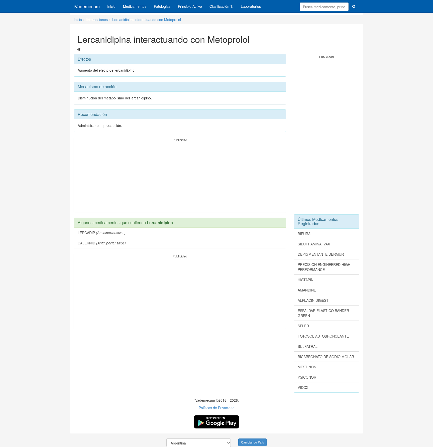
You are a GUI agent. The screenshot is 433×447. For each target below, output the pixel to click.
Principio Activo (190, 6)
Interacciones (97, 19)
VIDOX (303, 387)
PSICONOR (307, 377)
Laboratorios (251, 6)
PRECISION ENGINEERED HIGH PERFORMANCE (324, 267)
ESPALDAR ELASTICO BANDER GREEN (323, 313)
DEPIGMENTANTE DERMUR (321, 254)
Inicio (111, 6)
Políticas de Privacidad (217, 407)
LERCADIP (102, 232)
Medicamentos (134, 6)
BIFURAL (305, 233)
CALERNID (102, 242)
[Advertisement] (180, 177)
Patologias (162, 6)
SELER (303, 325)
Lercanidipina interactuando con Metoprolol (146, 19)
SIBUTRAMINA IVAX (314, 243)
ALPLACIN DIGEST (313, 300)
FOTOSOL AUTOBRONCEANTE (323, 336)
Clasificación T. (221, 6)
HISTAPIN (305, 279)
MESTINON (307, 366)
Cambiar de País (252, 442)
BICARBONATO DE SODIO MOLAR (326, 356)
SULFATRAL (307, 346)
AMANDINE (307, 289)
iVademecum (87, 6)
